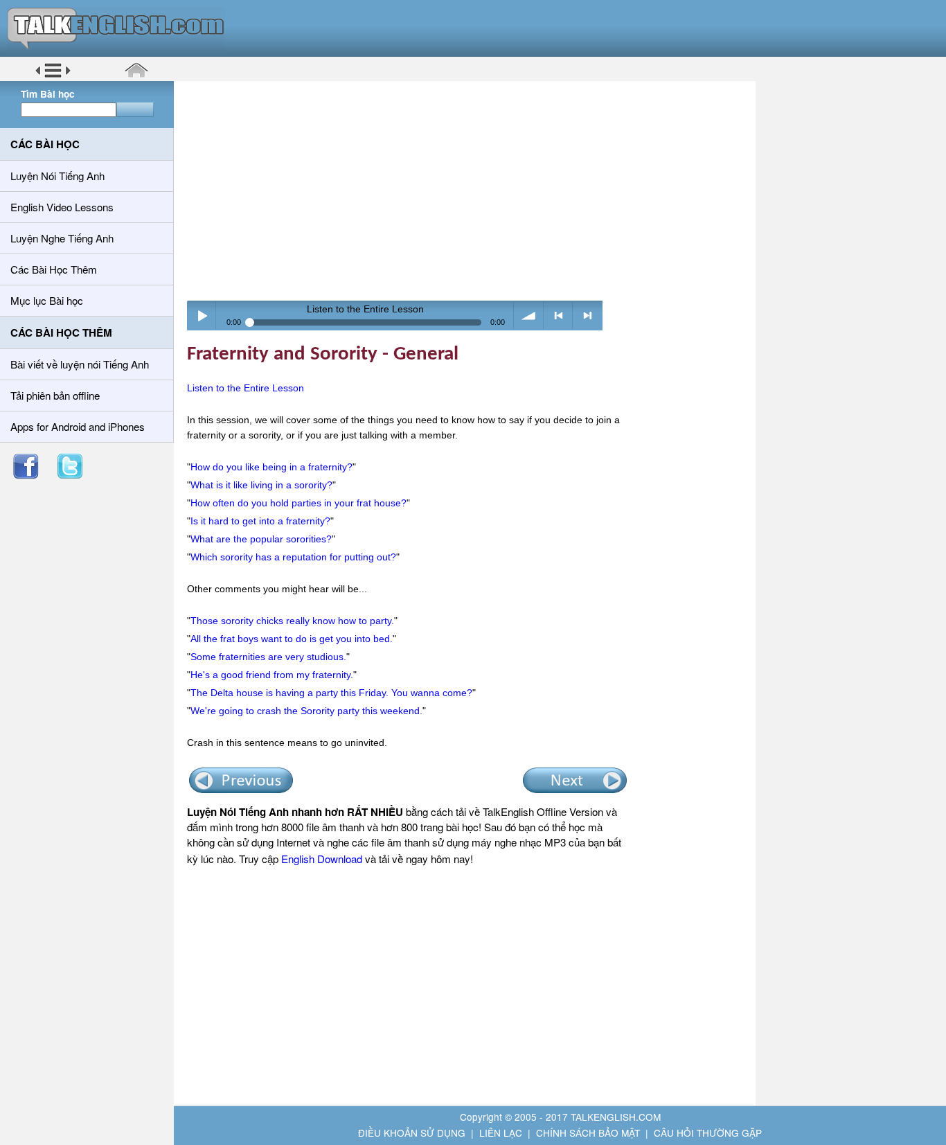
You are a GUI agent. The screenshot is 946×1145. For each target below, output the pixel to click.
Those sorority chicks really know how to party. (292, 620)
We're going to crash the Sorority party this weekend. (306, 710)
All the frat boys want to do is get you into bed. (291, 638)
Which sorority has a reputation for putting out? (293, 556)
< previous (558, 315)
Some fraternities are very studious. (268, 656)
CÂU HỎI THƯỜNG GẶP (708, 1132)
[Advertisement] (470, 190)
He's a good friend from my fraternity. (271, 674)
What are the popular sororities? (261, 538)
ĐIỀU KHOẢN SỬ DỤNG (411, 1132)
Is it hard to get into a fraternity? (260, 520)
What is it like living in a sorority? (261, 484)
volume (528, 315)
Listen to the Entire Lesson (245, 387)
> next (587, 315)
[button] (53, 75)
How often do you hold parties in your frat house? (298, 502)
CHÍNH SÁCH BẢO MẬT (588, 1132)
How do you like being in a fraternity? (271, 466)
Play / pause (201, 315)
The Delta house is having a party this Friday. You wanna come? (331, 692)
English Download (321, 858)
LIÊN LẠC (500, 1132)
